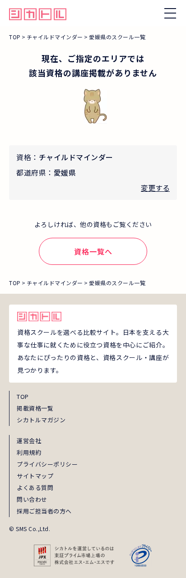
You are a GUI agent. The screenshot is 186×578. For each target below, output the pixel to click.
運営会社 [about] (29, 440)
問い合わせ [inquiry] (32, 499)
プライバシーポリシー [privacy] (47, 464)
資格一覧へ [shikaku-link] (93, 251)
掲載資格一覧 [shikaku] (35, 408)
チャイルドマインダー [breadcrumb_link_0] (55, 37)
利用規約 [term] (29, 452)
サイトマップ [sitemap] (35, 476)
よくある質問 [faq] (35, 487)
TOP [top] (23, 396)
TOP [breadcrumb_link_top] (15, 37)
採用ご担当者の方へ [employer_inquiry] (44, 511)
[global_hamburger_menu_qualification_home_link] (37, 13)
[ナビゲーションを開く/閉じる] (170, 13)
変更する (155, 187)
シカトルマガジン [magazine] (41, 420)
